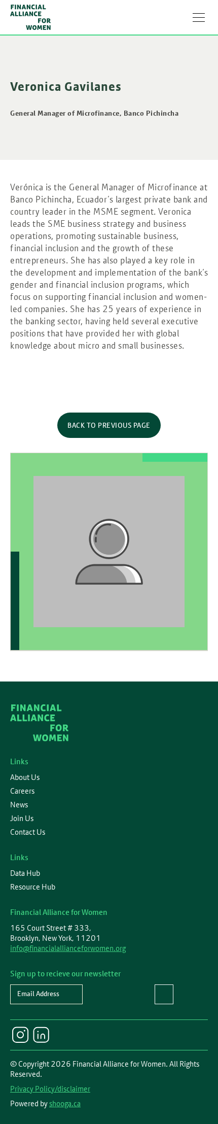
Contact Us (27, 832)
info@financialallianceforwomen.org (68, 948)
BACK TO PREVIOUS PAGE (109, 425)
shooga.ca (65, 1103)
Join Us (21, 818)
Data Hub (25, 873)
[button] (199, 17)
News (19, 805)
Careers (22, 791)
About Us (25, 777)
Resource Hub (32, 887)
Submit (164, 994)
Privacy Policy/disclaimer (50, 1088)
